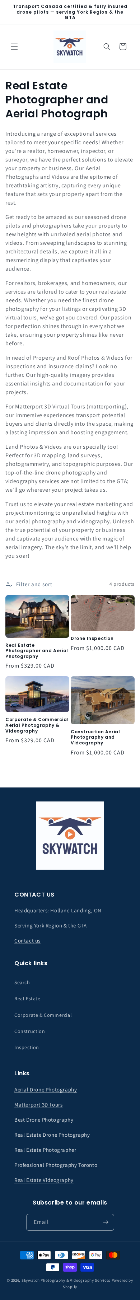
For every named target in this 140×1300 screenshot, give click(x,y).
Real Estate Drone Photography (52, 1134)
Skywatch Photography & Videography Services (66, 1280)
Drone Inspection (92, 638)
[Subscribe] (106, 1222)
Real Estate (27, 998)
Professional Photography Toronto (55, 1164)
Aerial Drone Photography (45, 1089)
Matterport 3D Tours (38, 1104)
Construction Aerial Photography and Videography (95, 737)
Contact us (27, 940)
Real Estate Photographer (45, 1149)
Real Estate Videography (44, 1180)
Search (22, 982)
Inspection (26, 1047)
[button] (14, 47)
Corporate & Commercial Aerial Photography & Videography (37, 725)
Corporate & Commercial (43, 1015)
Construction (29, 1031)
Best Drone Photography (43, 1119)
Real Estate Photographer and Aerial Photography (36, 650)
